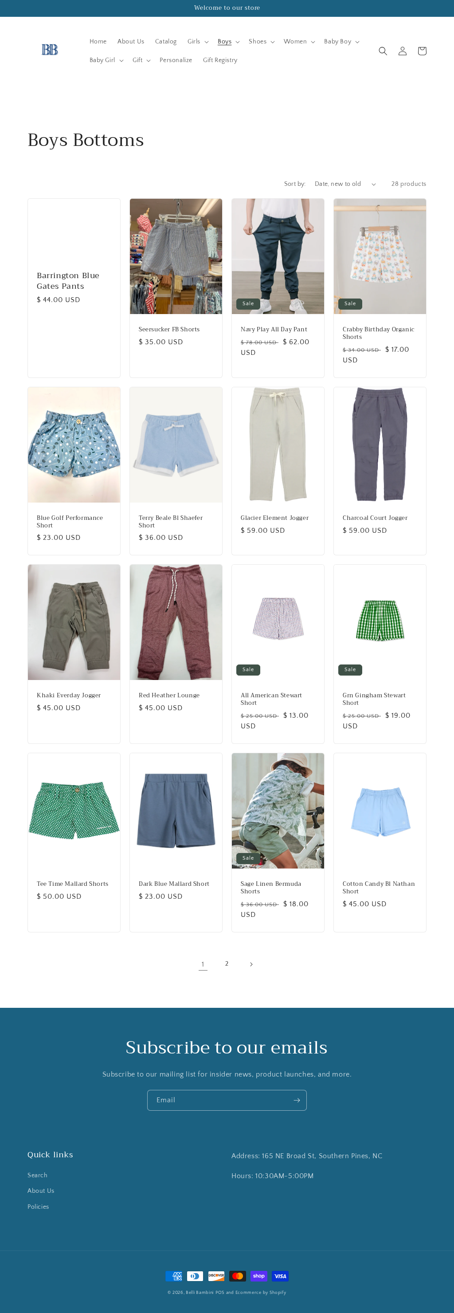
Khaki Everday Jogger (69, 696)
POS (220, 1292)
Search (37, 1175)
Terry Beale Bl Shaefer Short (171, 522)
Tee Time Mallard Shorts (73, 884)
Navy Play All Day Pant (274, 330)
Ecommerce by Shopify (260, 1292)
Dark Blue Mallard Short (174, 884)
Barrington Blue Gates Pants (68, 281)
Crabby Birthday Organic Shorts (379, 333)
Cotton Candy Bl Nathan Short (379, 888)
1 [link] (203, 964)
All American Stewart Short (271, 699)
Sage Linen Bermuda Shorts (271, 888)
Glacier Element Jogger (275, 518)
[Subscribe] (296, 1100)
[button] (197, 41)
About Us (41, 1191)
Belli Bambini (200, 1292)
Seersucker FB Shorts (169, 330)
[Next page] (251, 964)
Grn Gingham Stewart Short (374, 699)
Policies (38, 1207)
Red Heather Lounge (169, 696)
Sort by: (295, 184)
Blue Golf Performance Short (70, 522)
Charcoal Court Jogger (375, 518)
